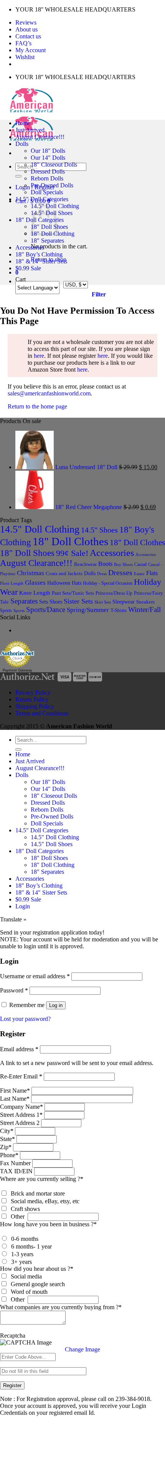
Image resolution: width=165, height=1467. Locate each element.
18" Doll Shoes (27, 553)
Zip (6, 1147)
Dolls (21, 144)
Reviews (25, 22)
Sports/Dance (45, 609)
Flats (152, 573)
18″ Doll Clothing (52, 865)
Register (12, 1385)
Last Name (15, 1098)
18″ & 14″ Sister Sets (41, 261)
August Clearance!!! (39, 137)
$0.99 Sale (28, 268)
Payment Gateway (17, 670)
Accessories (29, 247)
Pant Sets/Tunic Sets (73, 593)
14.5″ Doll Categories (41, 199)
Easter (139, 573)
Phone (9, 1155)
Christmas (30, 573)
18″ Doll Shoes (49, 858)
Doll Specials (47, 192)
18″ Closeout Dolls (54, 164)
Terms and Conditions (42, 713)
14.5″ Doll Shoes (52, 844)
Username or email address (35, 976)
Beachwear (85, 564)
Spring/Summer (88, 610)
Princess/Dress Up (114, 593)
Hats (76, 583)
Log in (56, 1005)
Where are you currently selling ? (41, 1179)
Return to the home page (37, 406)
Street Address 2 (20, 1123)
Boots (105, 564)
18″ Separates (47, 240)
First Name (15, 1090)
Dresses (120, 572)
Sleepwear (123, 602)
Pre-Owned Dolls (52, 185)
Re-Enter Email (21, 1076)
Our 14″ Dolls (48, 157)
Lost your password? (25, 1018)
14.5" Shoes (99, 530)
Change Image (82, 1349)
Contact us (28, 36)
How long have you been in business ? (48, 1224)
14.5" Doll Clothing (39, 529)
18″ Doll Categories (39, 851)
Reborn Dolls (47, 178)
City (6, 1131)
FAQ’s (23, 43)
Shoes (56, 602)
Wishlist (25, 57)
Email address (19, 1049)
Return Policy (32, 699)
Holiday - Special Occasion (107, 583)
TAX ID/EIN (16, 1171)
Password (14, 990)
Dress (102, 573)
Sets (43, 602)
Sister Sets (78, 601)
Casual (140, 564)
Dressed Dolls (48, 171)
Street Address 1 (21, 1114)
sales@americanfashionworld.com (49, 393)
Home (22, 123)
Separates (24, 601)
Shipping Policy (34, 706)
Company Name (21, 1106)
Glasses (35, 582)
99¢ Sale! (72, 553)
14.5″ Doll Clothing (55, 837)
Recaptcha (12, 1335)
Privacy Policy (33, 692)
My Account (30, 50)
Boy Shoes (123, 564)
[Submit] (18, 176)
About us (26, 29)
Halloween (58, 583)
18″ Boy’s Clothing (39, 254)
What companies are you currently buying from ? (61, 1307)
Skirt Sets (102, 602)
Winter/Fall (144, 609)
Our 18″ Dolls (48, 150)
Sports (6, 610)
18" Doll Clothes (70, 541)
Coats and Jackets (64, 573)
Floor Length (11, 583)
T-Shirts (119, 610)
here (39, 355)
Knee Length (34, 593)
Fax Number (15, 1163)
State (7, 1139)
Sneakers (145, 602)
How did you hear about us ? (36, 1268)
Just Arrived (30, 130)
